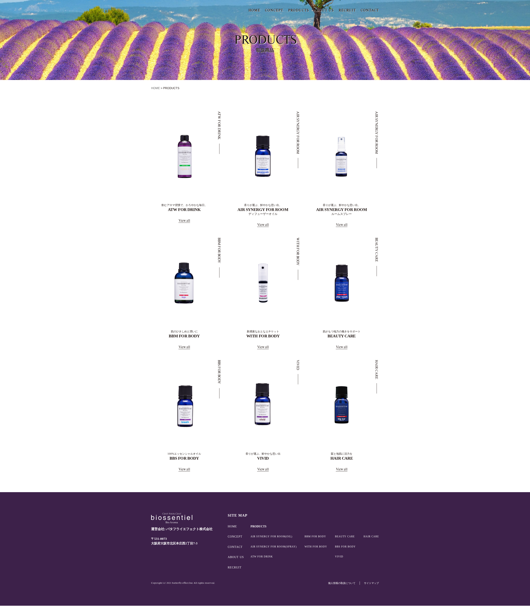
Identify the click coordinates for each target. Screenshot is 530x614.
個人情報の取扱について (341, 583)
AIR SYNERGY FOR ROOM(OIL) (271, 536)
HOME (254, 10)
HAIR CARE (371, 536)
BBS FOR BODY (345, 546)
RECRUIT (347, 10)
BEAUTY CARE (345, 536)
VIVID (339, 556)
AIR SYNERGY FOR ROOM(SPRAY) (274, 546)
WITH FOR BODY (316, 546)
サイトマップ (371, 583)
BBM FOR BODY (315, 536)
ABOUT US (324, 10)
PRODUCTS (298, 10)
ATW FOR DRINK (262, 556)
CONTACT (370, 10)
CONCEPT (274, 10)
